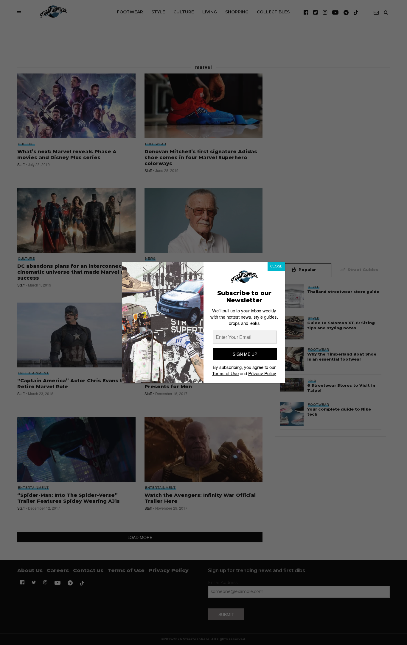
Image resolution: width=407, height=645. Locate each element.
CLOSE (276, 266)
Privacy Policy (262, 373)
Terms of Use (225, 373)
